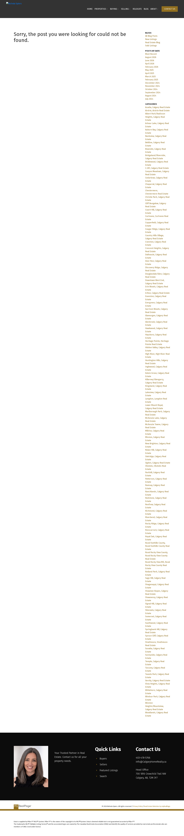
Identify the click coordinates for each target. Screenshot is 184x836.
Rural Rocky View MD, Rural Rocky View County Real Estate (157, 565)
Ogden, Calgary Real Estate (157, 463)
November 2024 (152, 86)
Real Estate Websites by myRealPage (157, 806)
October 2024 (151, 89)
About (153, 9)
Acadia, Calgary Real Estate (157, 107)
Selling (125, 9)
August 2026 (150, 57)
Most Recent (151, 54)
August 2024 (150, 95)
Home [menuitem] (90, 9)
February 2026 (151, 67)
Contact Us (169, 9)
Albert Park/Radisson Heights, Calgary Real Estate (155, 116)
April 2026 (149, 63)
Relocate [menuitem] (137, 9)
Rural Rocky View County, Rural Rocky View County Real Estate (156, 555)
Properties (100, 9)
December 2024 (152, 83)
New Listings (151, 39)
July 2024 (149, 99)
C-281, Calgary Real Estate (157, 168)
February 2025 (151, 79)
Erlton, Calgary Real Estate (157, 293)
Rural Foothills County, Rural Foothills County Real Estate (157, 546)
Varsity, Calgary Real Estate (157, 680)
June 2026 (149, 60)
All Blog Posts (151, 36)
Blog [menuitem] (146, 9)
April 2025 (149, 73)
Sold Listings (151, 45)
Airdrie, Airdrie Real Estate (157, 110)
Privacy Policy (138, 806)
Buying (113, 9)
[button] (170, 9)
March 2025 (150, 76)
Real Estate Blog (152, 42)
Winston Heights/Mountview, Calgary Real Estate (154, 706)
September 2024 (152, 92)
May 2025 (149, 70)
